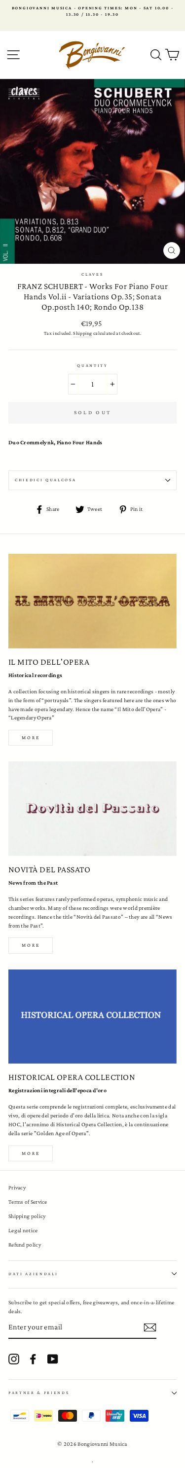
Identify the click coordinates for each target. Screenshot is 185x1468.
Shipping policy (26, 1216)
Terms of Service (27, 1201)
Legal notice (23, 1230)
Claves (92, 274)
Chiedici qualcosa (45, 479)
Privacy (17, 1187)
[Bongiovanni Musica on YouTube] (52, 1359)
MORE (31, 945)
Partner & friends (39, 1392)
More (31, 737)
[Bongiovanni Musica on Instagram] (13, 1359)
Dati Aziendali (33, 1273)
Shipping (82, 333)
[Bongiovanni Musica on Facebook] (33, 1359)
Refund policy (24, 1244)
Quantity (92, 365)
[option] (92, 11)
